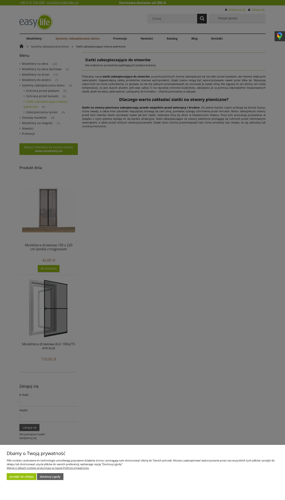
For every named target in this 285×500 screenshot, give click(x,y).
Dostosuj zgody (50, 476)
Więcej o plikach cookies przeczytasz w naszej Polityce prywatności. (48, 468)
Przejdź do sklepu (22, 476)
